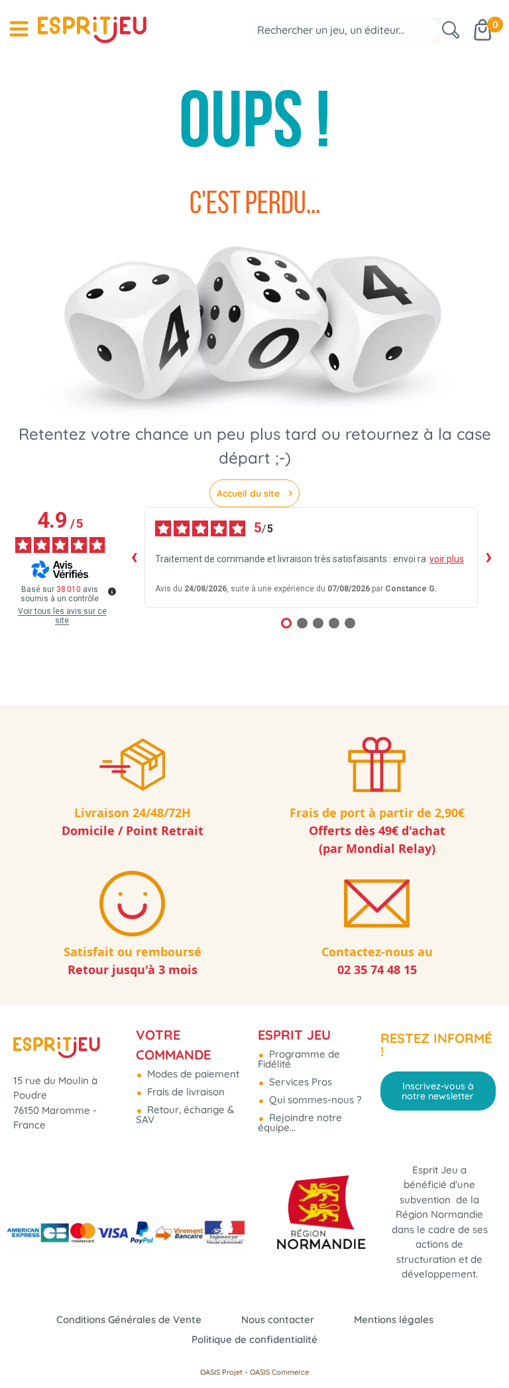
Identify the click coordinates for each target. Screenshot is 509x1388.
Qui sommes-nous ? (313, 1099)
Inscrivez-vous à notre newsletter (438, 1090)
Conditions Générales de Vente (128, 1319)
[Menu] (19, 29)
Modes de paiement (191, 1073)
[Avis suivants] (488, 557)
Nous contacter (277, 1319)
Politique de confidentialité (254, 1339)
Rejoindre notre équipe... (300, 1122)
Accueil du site (249, 493)
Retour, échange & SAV (185, 1114)
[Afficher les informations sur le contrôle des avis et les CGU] (112, 591)
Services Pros (299, 1081)
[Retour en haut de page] (482, 1348)
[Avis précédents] (134, 557)
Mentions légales (393, 1319)
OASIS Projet (221, 1372)
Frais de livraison (184, 1091)
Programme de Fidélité (299, 1059)
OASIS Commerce (279, 1372)
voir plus (446, 559)
